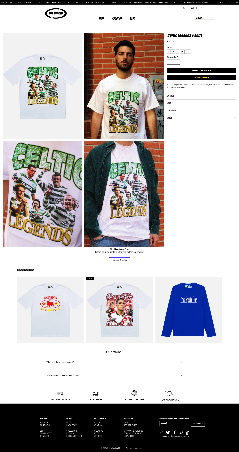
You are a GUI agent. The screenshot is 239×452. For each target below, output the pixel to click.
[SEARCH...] (212, 18)
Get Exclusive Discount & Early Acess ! (174, 418)
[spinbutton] (173, 61)
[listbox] (196, 8)
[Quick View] (50, 310)
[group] (119, 309)
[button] (116, 18)
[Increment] (178, 61)
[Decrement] (169, 61)
